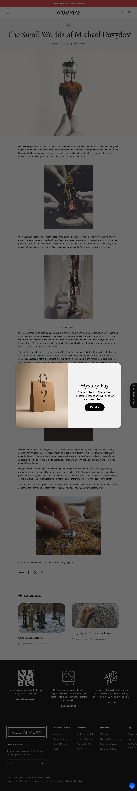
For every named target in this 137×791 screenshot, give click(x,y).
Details (94, 407)
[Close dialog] (116, 367)
